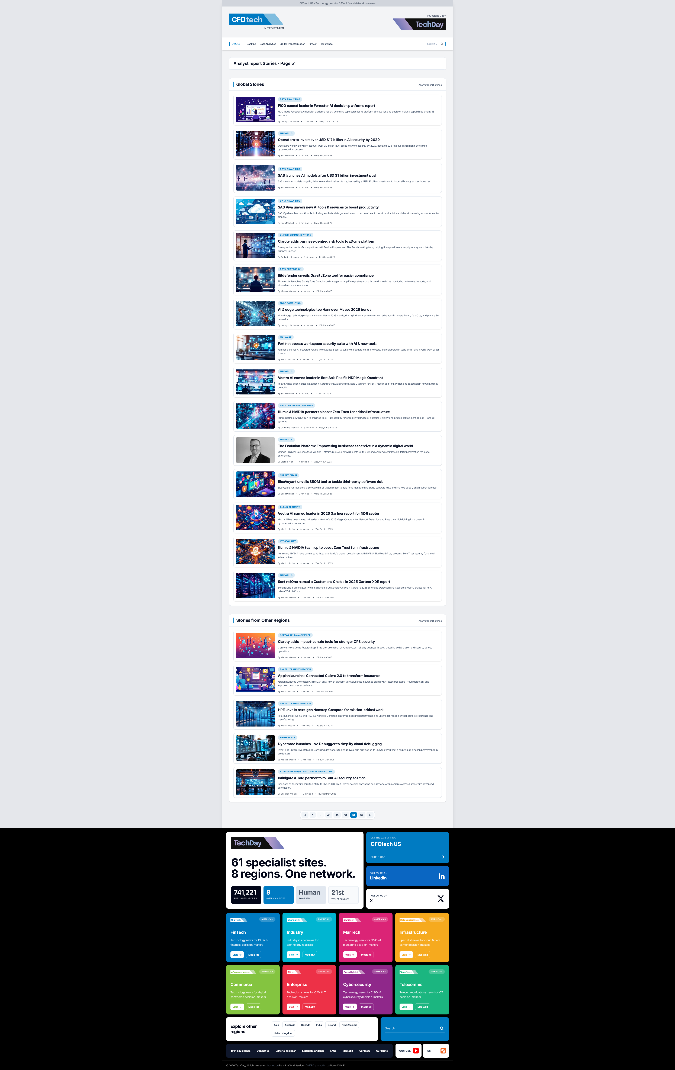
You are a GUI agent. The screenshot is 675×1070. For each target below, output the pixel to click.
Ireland (332, 1024)
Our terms (382, 1050)
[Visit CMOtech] (356, 920)
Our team (364, 1050)
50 (345, 815)
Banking (251, 43)
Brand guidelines (240, 1050)
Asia (276, 1024)
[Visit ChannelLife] (300, 920)
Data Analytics (268, 43)
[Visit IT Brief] (300, 972)
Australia (290, 1024)
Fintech (313, 43)
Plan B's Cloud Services (292, 1065)
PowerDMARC (338, 1065)
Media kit (253, 954)
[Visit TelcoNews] (413, 972)
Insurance (327, 43)
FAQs (333, 1050)
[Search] (442, 44)
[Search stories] (442, 1028)
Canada (305, 1024)
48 (328, 815)
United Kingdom (283, 1033)
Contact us (263, 1050)
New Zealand (349, 1024)
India (319, 1024)
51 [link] (353, 815)
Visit (235, 954)
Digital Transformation (292, 43)
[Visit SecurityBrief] (356, 972)
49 (337, 815)
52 (361, 815)
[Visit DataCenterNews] (413, 920)
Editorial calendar (286, 1050)
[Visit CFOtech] (243, 920)
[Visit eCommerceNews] (243, 972)
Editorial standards (313, 1050)
